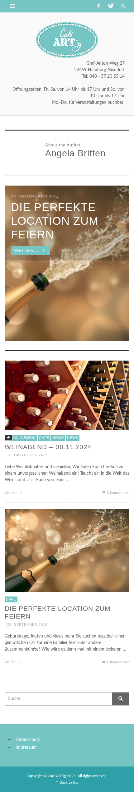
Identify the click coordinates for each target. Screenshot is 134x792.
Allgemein (25, 438)
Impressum (26, 747)
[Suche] (12, 6)
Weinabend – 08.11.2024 (48, 446)
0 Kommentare (117, 493)
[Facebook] (98, 6)
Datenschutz (28, 740)
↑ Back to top (67, 782)
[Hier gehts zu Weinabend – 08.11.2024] (67, 395)
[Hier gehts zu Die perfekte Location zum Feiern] (67, 550)
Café (44, 438)
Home (58, 438)
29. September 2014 (27, 624)
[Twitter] (110, 6)
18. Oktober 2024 (25, 455)
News (72, 438)
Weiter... (12, 493)
